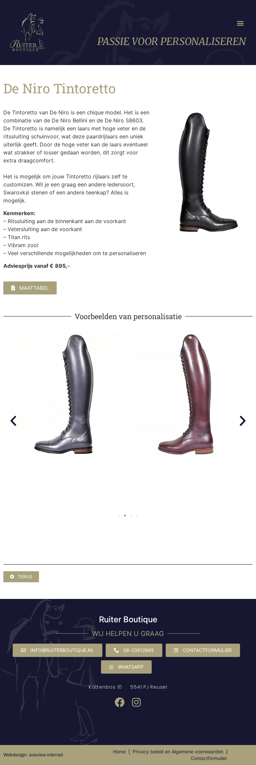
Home (119, 751)
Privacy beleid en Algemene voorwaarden (178, 751)
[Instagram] (136, 702)
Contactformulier (209, 758)
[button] (240, 23)
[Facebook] (120, 702)
